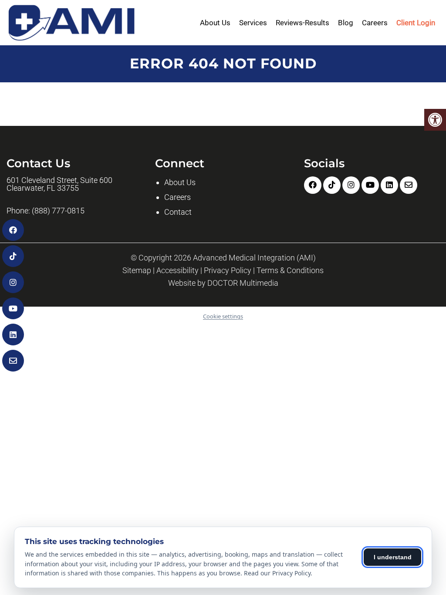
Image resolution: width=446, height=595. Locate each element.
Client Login (415, 22)
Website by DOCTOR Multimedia (223, 283)
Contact (178, 211)
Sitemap (136, 270)
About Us (215, 22)
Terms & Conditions (290, 270)
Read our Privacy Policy (277, 573)
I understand (393, 557)
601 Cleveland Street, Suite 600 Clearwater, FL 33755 (59, 184)
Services (253, 22)
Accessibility (177, 270)
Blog (345, 22)
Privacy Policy (227, 270)
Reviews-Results (302, 22)
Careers (375, 22)
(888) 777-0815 (58, 211)
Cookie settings (223, 316)
